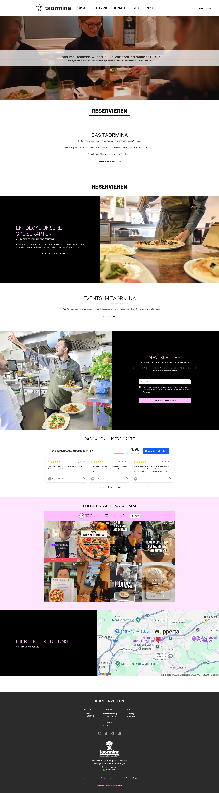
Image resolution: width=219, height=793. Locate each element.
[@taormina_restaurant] (81, 516)
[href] (158, 643)
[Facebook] (113, 733)
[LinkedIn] (119, 733)
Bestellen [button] (119, 8)
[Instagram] (99, 733)
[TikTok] (106, 733)
